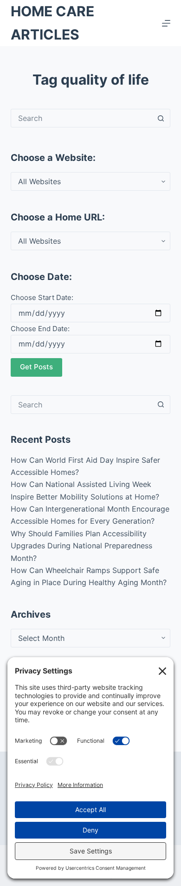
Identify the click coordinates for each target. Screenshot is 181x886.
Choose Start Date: (42, 297)
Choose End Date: (40, 328)
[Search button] (161, 118)
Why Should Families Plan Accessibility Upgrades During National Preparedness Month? (81, 546)
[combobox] (81, 118)
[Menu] (166, 23)
